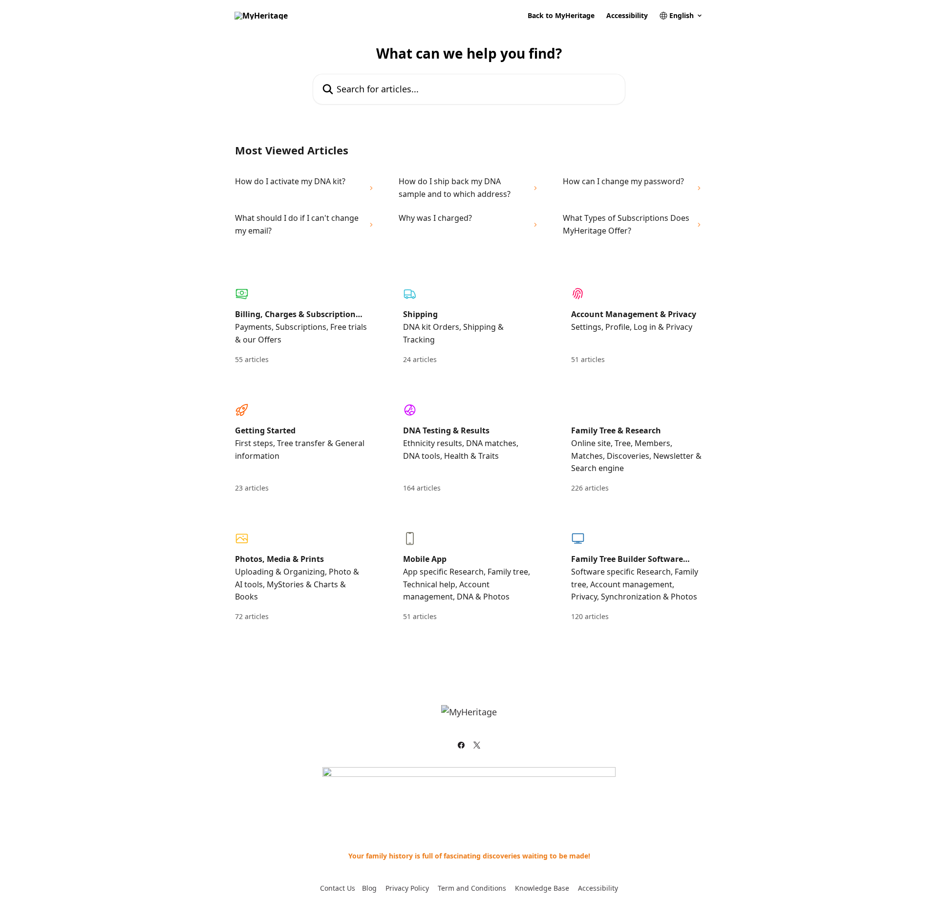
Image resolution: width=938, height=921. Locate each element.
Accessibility (627, 15)
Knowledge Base (542, 888)
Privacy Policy (407, 888)
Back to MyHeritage (561, 15)
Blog (369, 888)
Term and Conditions (472, 888)
